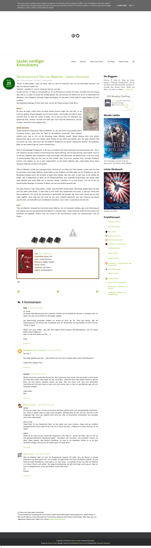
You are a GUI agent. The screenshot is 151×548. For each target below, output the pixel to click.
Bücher (83, 62)
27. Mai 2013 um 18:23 (38, 374)
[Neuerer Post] (18, 291)
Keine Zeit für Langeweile (117, 282)
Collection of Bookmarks (117, 244)
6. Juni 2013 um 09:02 (42, 454)
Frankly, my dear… (115, 221)
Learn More (122, 5)
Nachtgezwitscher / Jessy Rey (34, 350)
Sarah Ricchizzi (113, 258)
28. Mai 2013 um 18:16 (46, 405)
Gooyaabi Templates (103, 543)
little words (112, 232)
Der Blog (111, 62)
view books (129, 109)
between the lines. (114, 236)
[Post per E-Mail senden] (18, 282)
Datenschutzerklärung (57, 519)
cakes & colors (113, 273)
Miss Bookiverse (114, 227)
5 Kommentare (47, 80)
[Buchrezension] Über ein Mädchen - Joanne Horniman (53, 76)
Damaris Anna (28, 454)
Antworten (26, 343)
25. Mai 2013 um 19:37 (53, 350)
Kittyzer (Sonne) (29, 405)
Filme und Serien (96, 62)
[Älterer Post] (97, 291)
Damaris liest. (113, 253)
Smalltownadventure (115, 240)
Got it (131, 5)
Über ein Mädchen (45, 254)
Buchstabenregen (114, 269)
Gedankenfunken (114, 248)
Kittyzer (114, 101)
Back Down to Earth (74, 540)
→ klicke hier (128, 89)
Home (73, 62)
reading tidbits (113, 278)
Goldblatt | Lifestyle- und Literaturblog (117, 293)
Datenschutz (123, 62)
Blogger (92, 540)
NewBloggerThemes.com (78, 543)
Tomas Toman (52, 543)
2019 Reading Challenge (118, 96)
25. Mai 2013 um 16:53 (35, 308)
